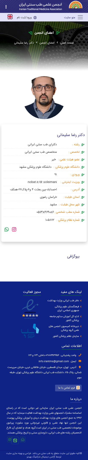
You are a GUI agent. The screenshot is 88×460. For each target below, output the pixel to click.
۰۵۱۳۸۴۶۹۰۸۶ (45, 212)
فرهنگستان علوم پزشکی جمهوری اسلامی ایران (67, 309)
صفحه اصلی (67, 43)
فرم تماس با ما (66, 388)
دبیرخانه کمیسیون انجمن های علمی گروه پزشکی (64, 328)
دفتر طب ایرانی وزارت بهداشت (63, 301)
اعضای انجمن (47, 43)
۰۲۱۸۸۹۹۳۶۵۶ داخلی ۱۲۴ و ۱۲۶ (43, 355)
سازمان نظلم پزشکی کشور (66, 336)
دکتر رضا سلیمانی (24, 43)
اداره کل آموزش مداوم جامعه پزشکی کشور (64, 318)
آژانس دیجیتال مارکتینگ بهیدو (41, 457)
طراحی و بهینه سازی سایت (18, 453)
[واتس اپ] (6, 230)
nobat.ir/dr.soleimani (42, 182)
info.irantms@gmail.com (54, 361)
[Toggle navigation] (73, 17)
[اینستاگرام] (14, 230)
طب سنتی (45, 453)
